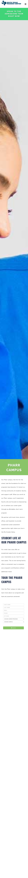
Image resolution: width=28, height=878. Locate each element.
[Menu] (25, 4)
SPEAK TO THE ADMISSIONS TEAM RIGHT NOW (14, 13)
